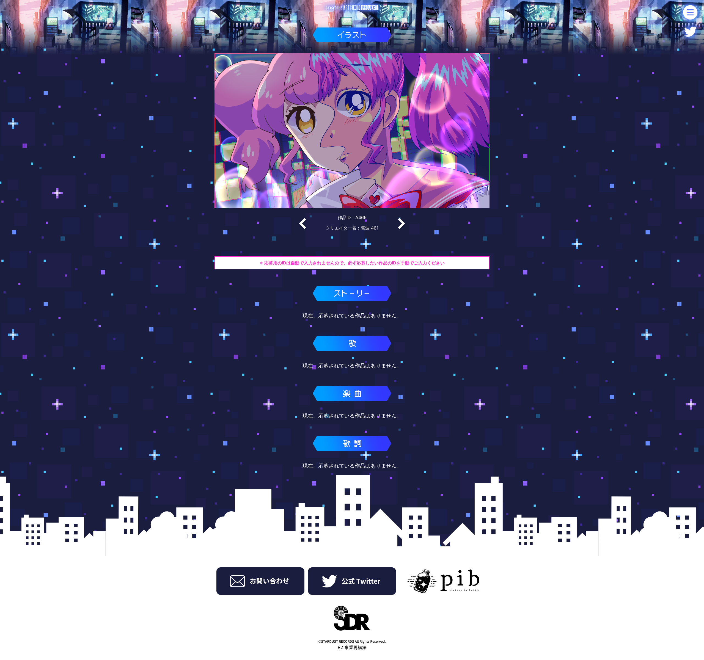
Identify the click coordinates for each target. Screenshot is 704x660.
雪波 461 (369, 228)
